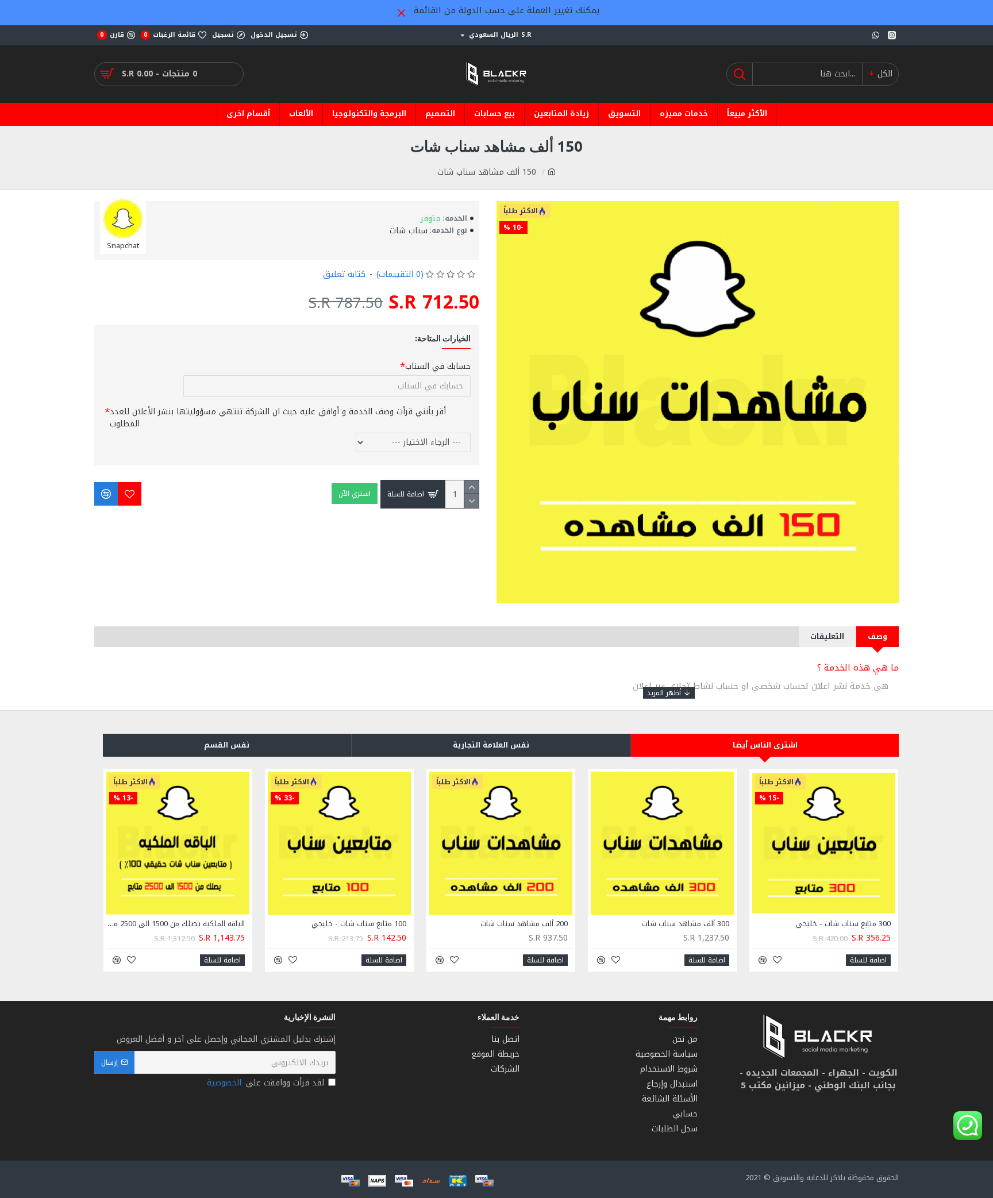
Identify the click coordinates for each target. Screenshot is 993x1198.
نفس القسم (226, 745)
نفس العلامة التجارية (491, 745)
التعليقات (827, 636)
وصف (877, 636)
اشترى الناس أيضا (765, 745)
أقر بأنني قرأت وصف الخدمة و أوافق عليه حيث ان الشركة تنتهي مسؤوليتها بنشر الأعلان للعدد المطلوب (278, 418)
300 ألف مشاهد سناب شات (685, 924)
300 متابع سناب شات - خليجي (843, 924)
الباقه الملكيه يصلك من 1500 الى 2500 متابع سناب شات (175, 924)
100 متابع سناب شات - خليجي (358, 924)
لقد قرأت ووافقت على (265, 1083)
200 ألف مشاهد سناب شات (524, 924)
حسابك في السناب (438, 366)
